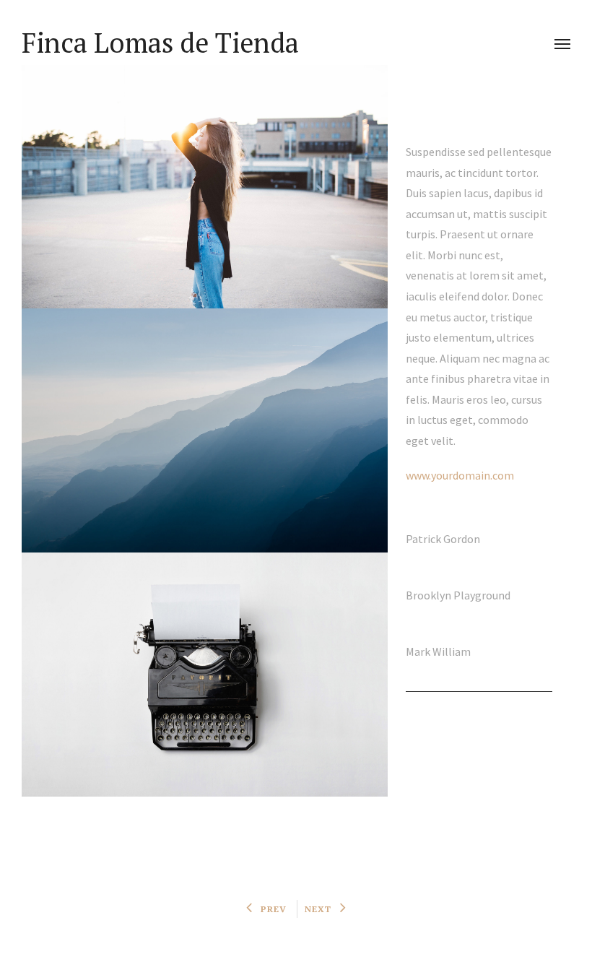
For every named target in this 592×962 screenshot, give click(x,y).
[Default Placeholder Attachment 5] (205, 187)
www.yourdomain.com (460, 475)
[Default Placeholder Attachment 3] (205, 674)
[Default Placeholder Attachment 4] (205, 430)
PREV (274, 909)
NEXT (318, 909)
